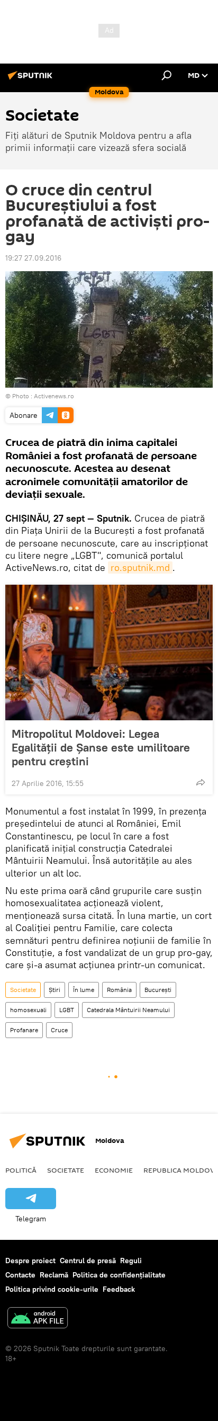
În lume (83, 990)
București (157, 990)
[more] (200, 782)
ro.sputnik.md (140, 567)
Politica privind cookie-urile (51, 1289)
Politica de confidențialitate (119, 1275)
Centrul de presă (88, 1260)
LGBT (66, 1010)
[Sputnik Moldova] (31, 79)
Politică (21, 1170)
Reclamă (54, 1275)
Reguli (131, 1260)
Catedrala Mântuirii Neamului (128, 1010)
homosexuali (28, 1010)
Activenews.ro (54, 396)
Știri (54, 990)
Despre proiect (30, 1260)
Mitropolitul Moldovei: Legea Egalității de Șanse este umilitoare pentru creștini (101, 747)
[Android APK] (38, 1319)
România (119, 990)
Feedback (119, 1289)
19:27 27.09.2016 (33, 258)
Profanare (24, 1030)
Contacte (20, 1275)
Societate (23, 990)
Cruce (59, 1030)
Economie (114, 1170)
